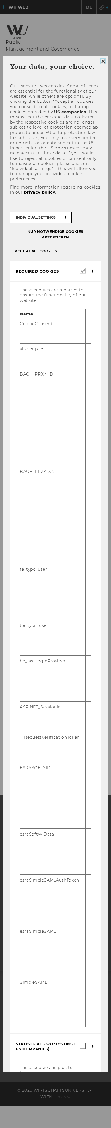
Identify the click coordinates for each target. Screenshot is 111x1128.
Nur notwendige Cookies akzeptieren (55, 234)
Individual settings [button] (36, 217)
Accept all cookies (36, 251)
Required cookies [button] (37, 271)
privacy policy (39, 192)
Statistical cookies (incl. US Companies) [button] (46, 1046)
